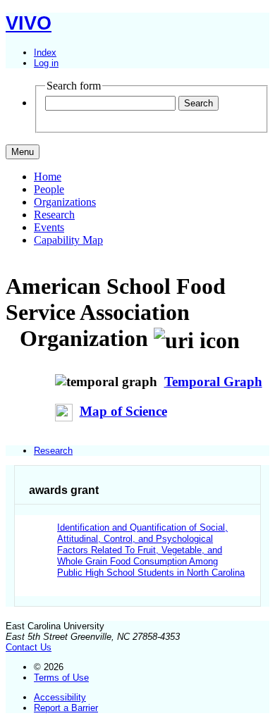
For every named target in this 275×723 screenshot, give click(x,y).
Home (47, 177)
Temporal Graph (213, 381)
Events (49, 227)
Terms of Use (61, 677)
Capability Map (68, 240)
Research (54, 215)
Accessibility (60, 697)
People (49, 189)
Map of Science (123, 411)
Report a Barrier (66, 708)
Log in (46, 63)
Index (45, 52)
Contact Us (28, 647)
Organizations (65, 202)
